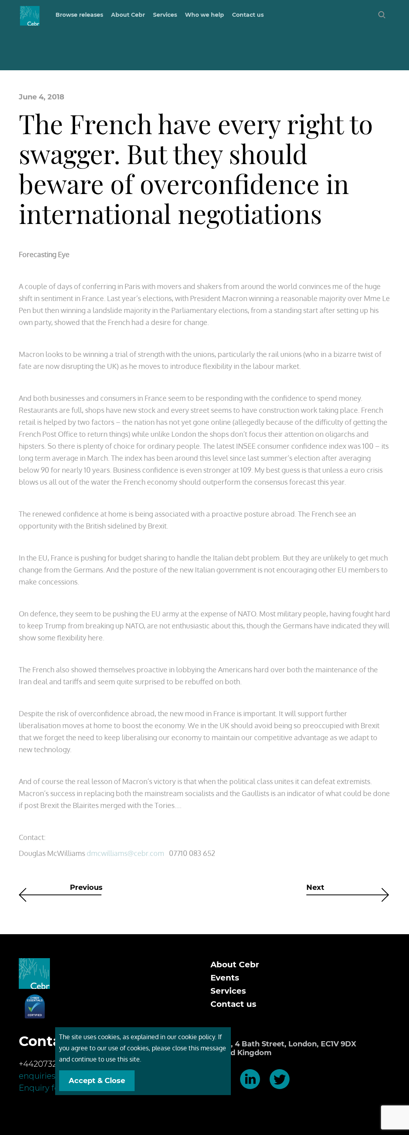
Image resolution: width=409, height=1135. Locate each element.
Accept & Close (97, 1080)
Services (228, 991)
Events (224, 977)
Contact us (248, 14)
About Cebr (128, 14)
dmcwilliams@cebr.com (125, 853)
